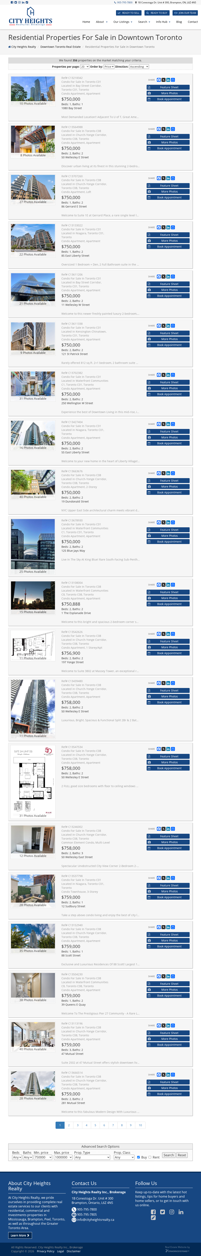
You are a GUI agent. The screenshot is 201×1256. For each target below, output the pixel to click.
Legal (60, 1251)
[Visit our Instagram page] (19, 2)
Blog (179, 22)
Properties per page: (65, 66)
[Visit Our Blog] (27, 2)
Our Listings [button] (121, 22)
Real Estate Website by (177, 1247)
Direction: (121, 66)
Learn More (19, 1235)
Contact (193, 22)
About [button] (100, 22)
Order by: (96, 66)
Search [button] (142, 22)
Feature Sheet (169, 87)
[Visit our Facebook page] (12, 2)
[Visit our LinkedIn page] (23, 2)
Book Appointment (169, 99)
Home (86, 22)
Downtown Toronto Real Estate (60, 47)
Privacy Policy (45, 1251)
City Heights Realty (23, 47)
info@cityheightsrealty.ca (95, 1219)
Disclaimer (74, 1251)
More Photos (169, 93)
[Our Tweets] (16, 2)
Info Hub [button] (161, 22)
